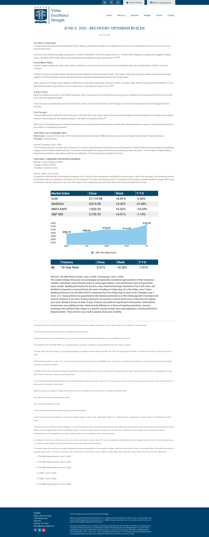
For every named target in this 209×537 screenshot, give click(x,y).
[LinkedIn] (104, 2)
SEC (107, 514)
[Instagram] (118, 2)
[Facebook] (111, 2)
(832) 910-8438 (45, 516)
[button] (109, 15)
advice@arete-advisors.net (44, 526)
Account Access (135, 2)
